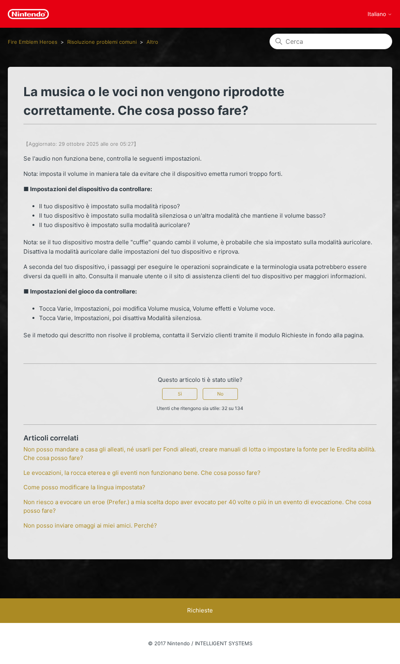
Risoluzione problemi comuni (102, 42)
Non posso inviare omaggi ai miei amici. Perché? (90, 525)
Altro (152, 42)
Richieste (200, 610)
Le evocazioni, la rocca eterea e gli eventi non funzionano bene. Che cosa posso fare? (142, 472)
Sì (180, 394)
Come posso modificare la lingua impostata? (84, 487)
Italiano (378, 14)
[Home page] (28, 14)
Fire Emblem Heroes (32, 42)
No (220, 394)
